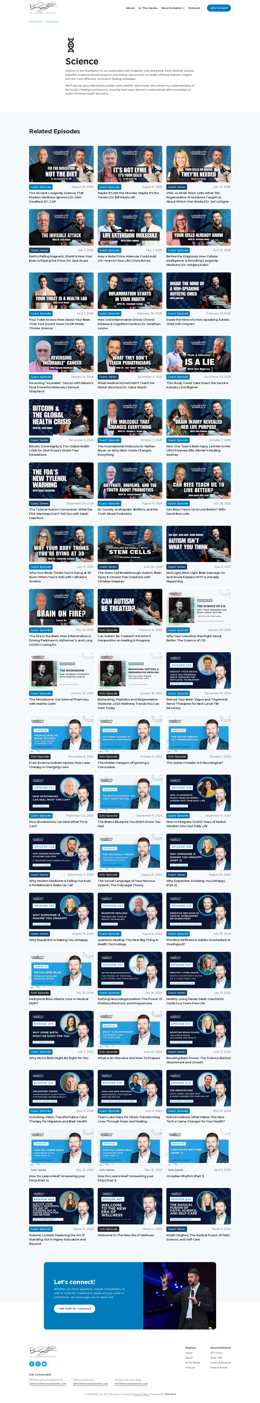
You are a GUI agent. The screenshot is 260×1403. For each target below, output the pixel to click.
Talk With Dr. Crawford (74, 1308)
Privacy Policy (140, 1394)
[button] (172, 8)
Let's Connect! (219, 8)
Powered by (163, 1394)
